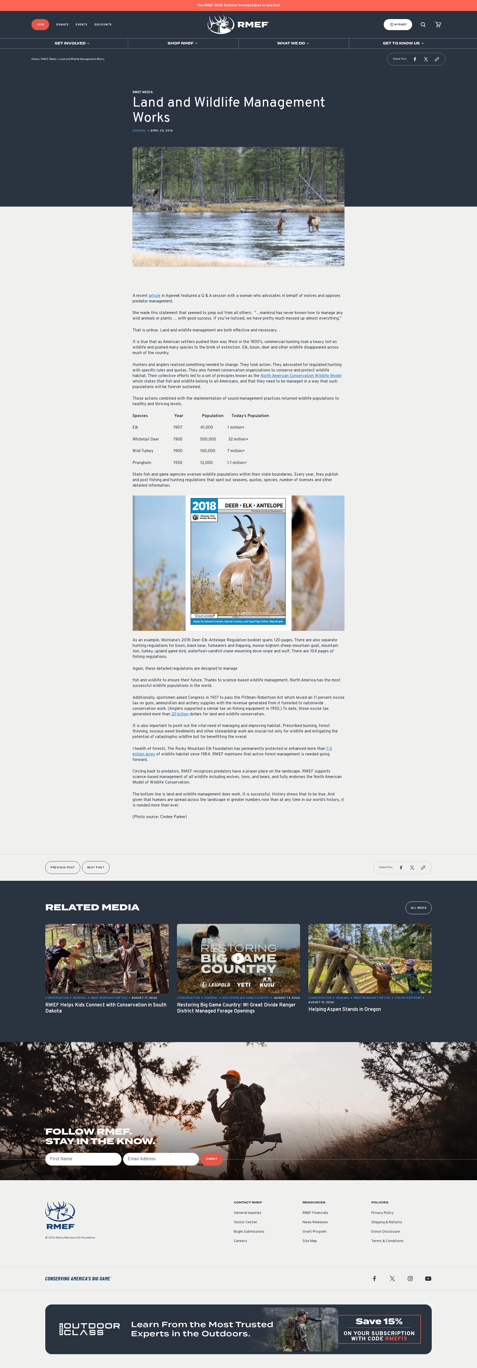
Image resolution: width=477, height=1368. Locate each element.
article (154, 296)
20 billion (180, 714)
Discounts (103, 25)
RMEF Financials (315, 1213)
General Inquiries (247, 1213)
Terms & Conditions (387, 1241)
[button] (414, 59)
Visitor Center (245, 1222)
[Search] (423, 24)
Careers (240, 1241)
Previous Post (63, 867)
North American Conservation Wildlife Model (301, 376)
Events (81, 25)
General (139, 131)
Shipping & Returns (386, 1222)
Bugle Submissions (249, 1232)
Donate (62, 25)
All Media (419, 908)
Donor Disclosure (385, 1232)
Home (35, 59)
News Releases (315, 1222)
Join (40, 25)
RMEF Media (48, 59)
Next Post (96, 867)
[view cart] (438, 24)
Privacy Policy (382, 1213)
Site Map (310, 1241)
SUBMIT (212, 1159)
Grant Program (315, 1232)
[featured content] (238, 1329)
